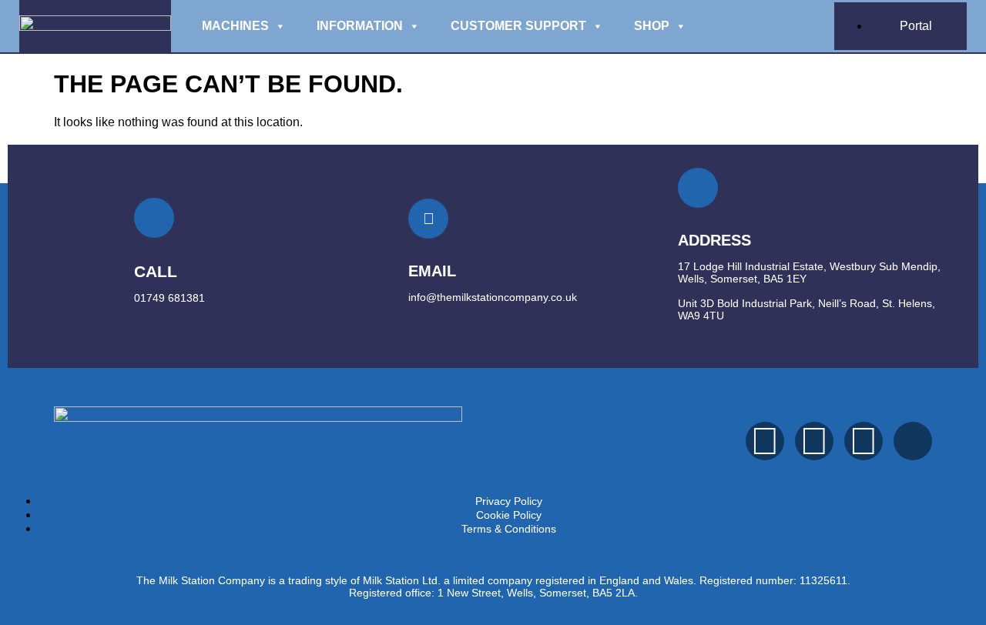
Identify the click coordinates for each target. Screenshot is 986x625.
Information (360, 25)
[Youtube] (863, 441)
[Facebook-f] (765, 441)
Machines (235, 25)
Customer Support (518, 25)
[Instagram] (814, 441)
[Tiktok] (913, 441)
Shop (651, 25)
